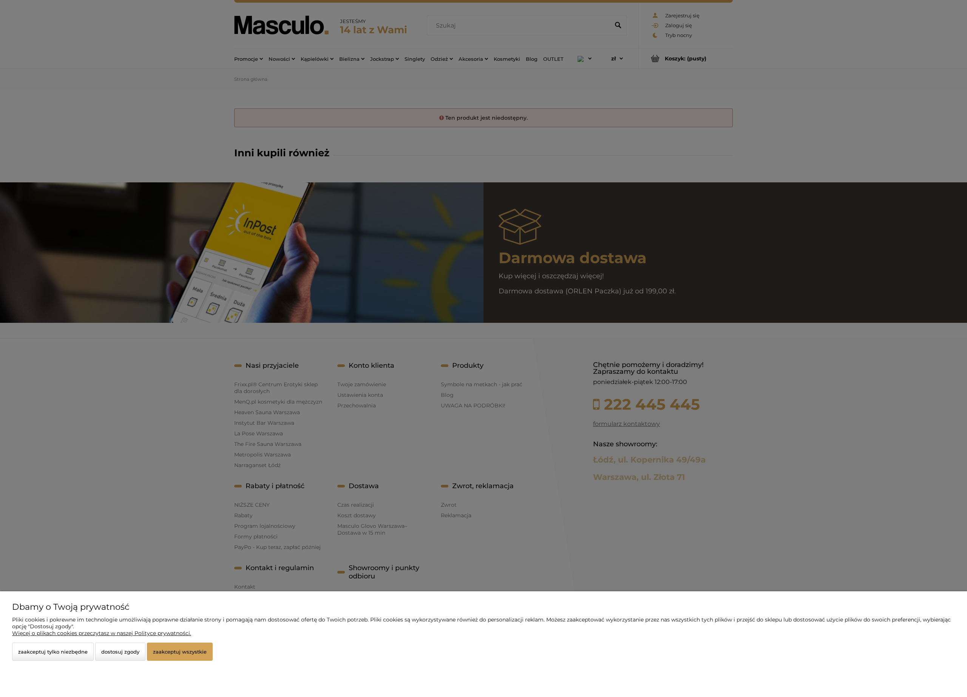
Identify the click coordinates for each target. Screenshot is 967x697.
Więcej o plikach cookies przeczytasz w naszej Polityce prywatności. (101, 633)
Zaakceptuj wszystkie (180, 652)
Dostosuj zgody (120, 652)
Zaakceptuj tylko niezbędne (53, 652)
